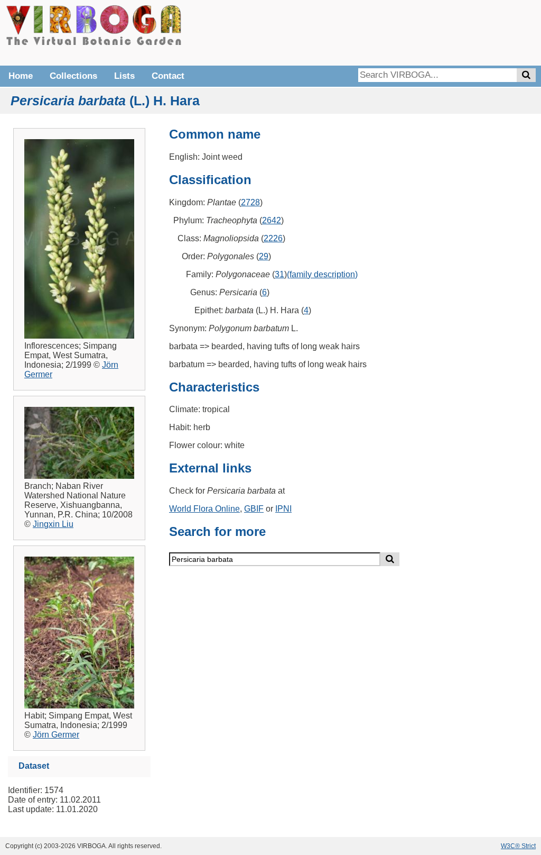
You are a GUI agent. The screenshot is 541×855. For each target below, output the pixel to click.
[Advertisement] (377, 31)
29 (263, 256)
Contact (168, 76)
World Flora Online (204, 508)
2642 (271, 220)
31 (279, 274)
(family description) (322, 274)
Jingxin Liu (53, 524)
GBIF (254, 508)
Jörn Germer (56, 734)
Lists (124, 76)
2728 (250, 202)
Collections (73, 76)
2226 (273, 238)
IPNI (283, 508)
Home (20, 76)
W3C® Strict (518, 846)
